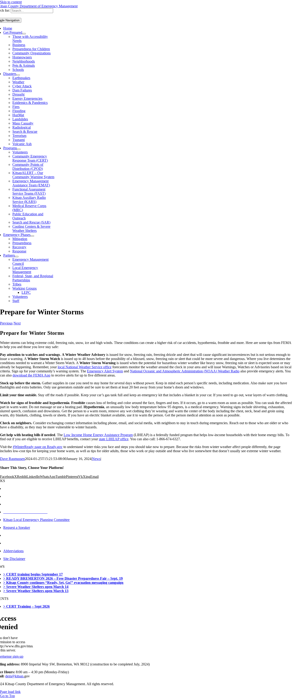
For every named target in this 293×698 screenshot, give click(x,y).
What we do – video (18, 504)
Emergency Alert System (105, 371)
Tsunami (18, 140)
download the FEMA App (31, 375)
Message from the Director (22, 488)
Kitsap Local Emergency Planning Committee (36, 520)
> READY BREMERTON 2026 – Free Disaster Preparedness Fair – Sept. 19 (63, 578)
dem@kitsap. (14, 676)
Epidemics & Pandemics (30, 103)
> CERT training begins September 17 (33, 574)
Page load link (10, 692)
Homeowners (22, 57)
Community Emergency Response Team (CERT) (30, 158)
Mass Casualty (22, 123)
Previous (6, 323)
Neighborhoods (23, 61)
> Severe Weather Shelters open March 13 (35, 591)
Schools (18, 70)
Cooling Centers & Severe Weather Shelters (31, 228)
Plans (7, 535)
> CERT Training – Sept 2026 (26, 606)
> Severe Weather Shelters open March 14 (35, 587)
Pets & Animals (23, 65)
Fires (15, 107)
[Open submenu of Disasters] (18, 75)
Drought (18, 94)
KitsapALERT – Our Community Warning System (33, 175)
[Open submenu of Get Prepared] (24, 33)
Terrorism (19, 136)
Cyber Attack (22, 86)
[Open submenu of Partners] (17, 256)
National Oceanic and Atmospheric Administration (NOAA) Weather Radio (184, 371)
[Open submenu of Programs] (19, 149)
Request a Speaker (16, 527)
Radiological (21, 127)
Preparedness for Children (31, 49)
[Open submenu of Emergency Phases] (32, 236)
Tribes (16, 284)
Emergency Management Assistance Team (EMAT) (31, 183)
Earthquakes (21, 78)
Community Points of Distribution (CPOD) (27, 167)
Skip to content (11, 2)
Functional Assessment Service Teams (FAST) (29, 191)
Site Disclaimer (14, 559)
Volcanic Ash (22, 144)
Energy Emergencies (27, 98)
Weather (18, 82)
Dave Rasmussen (12, 459)
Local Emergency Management (25, 270)
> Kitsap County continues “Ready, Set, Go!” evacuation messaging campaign (63, 582)
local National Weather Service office (84, 367)
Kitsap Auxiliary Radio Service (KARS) (29, 200)
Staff (15, 301)
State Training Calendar (20, 543)
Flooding (18, 111)
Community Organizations (31, 53)
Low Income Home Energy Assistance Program (98, 435)
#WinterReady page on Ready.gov (37, 447)
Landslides (20, 119)
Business (18, 45)
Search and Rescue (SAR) (31, 222)
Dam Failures (22, 90)
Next (17, 323)
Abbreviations (13, 551)
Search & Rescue (24, 131)
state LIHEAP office (113, 439)
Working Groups (24, 288)
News (96, 459)
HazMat (18, 115)
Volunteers (20, 152)
